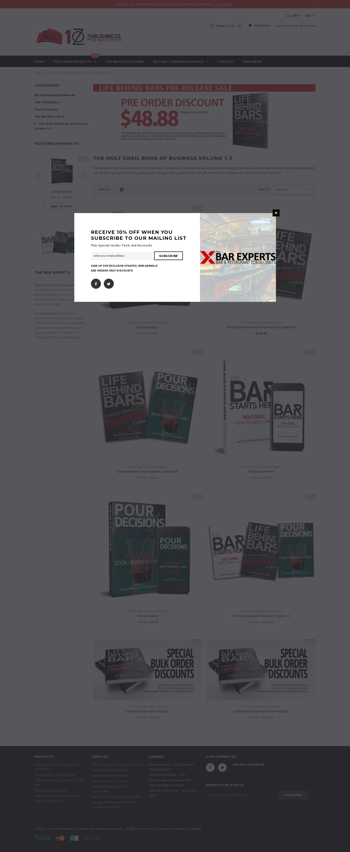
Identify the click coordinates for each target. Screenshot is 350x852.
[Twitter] (108, 282)
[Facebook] (96, 282)
